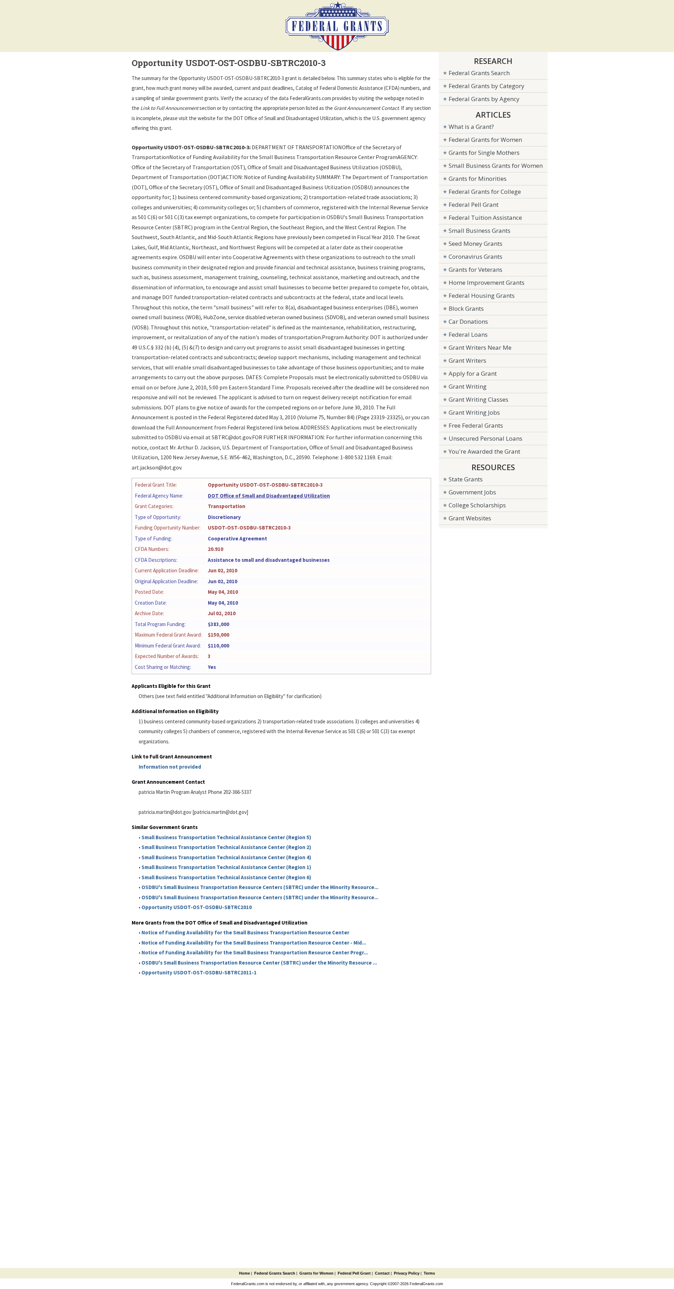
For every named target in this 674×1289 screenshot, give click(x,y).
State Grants (466, 479)
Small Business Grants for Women (496, 166)
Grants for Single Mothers (484, 153)
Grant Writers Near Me (480, 347)
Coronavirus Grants (475, 256)
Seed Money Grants (475, 243)
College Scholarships (477, 505)
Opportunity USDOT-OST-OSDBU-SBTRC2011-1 (199, 972)
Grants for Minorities (478, 179)
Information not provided (170, 766)
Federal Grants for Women (485, 140)
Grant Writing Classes (478, 399)
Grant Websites (470, 518)
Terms (429, 1273)
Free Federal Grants (476, 425)
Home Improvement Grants (486, 282)
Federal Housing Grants (482, 295)
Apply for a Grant (473, 373)
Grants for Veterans (475, 269)
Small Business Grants (479, 230)
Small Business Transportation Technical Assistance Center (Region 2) (226, 847)
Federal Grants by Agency (484, 99)
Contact (382, 1273)
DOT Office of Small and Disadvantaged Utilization (269, 495)
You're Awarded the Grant (484, 451)
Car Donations (468, 321)
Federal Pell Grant (473, 204)
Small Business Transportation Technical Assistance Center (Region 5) (226, 837)
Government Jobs (472, 492)
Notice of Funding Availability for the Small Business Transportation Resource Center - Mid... (253, 942)
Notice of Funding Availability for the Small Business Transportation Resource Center (245, 932)
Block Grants (466, 308)
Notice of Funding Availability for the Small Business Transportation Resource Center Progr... (254, 952)
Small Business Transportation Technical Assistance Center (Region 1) (226, 867)
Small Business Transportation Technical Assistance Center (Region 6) (226, 877)
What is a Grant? (471, 127)
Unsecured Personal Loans (485, 438)
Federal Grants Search (479, 73)
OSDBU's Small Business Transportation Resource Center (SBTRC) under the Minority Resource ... (259, 962)
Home (244, 1273)
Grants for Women (316, 1273)
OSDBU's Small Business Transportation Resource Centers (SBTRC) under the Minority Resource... (259, 887)
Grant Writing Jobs (474, 412)
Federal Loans (468, 334)
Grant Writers (467, 360)
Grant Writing (468, 386)
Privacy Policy (406, 1273)
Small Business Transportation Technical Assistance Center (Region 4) (226, 857)
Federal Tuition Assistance (485, 217)
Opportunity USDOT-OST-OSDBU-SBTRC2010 (196, 907)
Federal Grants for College (485, 192)
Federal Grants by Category (486, 86)
